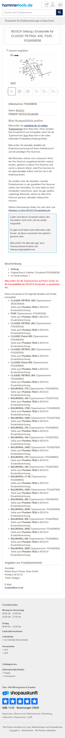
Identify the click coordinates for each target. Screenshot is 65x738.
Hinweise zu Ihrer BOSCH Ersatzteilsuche (29, 210)
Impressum (7, 713)
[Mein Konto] (52, 4)
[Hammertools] (17, 5)
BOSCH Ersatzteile (28, 114)
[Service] (45, 4)
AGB (29, 717)
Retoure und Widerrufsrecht (27, 713)
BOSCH (20, 110)
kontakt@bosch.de (14, 587)
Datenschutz (20, 717)
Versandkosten (55, 727)
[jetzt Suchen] (59, 12)
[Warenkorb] (60, 4)
